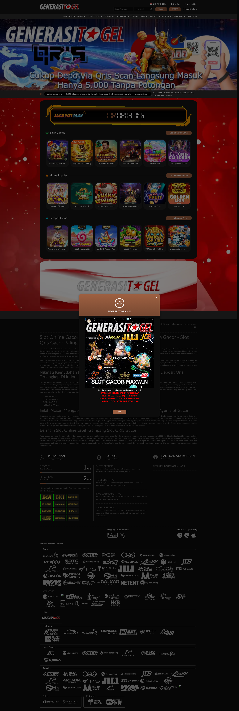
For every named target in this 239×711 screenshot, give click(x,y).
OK (119, 412)
